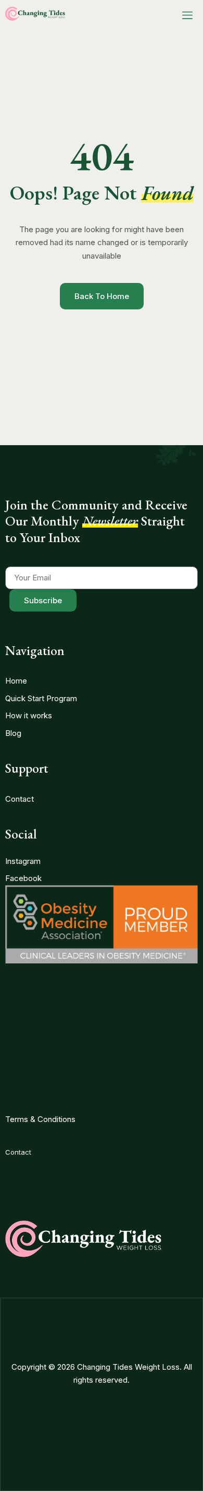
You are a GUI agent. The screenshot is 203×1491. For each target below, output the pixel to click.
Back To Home (101, 296)
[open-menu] (187, 15)
